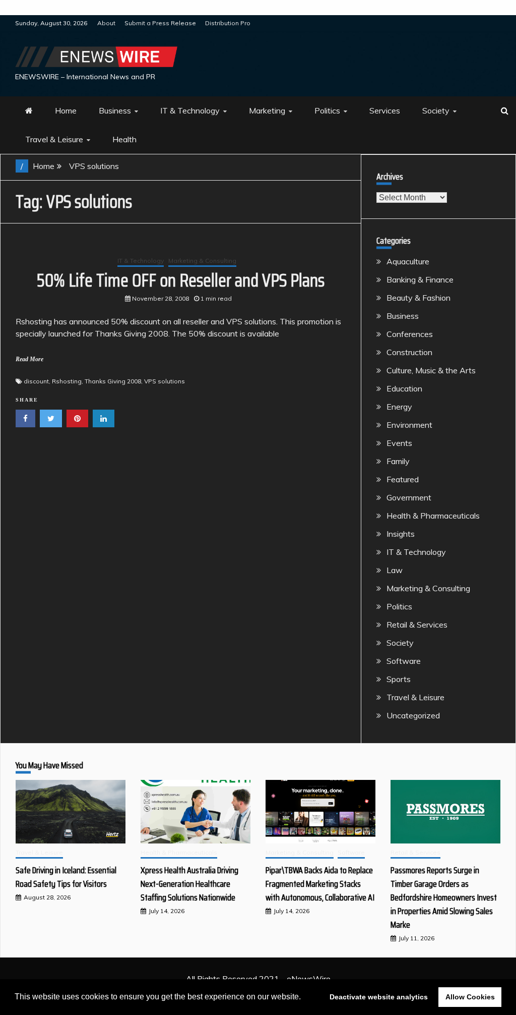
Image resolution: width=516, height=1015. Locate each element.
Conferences (409, 334)
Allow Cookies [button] (470, 997)
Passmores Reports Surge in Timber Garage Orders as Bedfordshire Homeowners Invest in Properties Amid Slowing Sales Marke (444, 897)
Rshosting (67, 381)
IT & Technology (190, 110)
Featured (402, 479)
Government (408, 497)
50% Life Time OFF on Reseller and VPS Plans (181, 280)
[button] (304, 997)
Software (403, 661)
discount (36, 381)
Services (384, 110)
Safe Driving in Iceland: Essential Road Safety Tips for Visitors (66, 877)
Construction (409, 352)
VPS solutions (164, 381)
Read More (29, 359)
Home (66, 110)
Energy (399, 407)
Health (124, 139)
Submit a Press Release (160, 23)
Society (435, 110)
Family (398, 461)
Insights (400, 534)
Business (115, 110)
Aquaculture (407, 261)
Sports (398, 679)
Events (399, 443)
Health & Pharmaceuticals (433, 516)
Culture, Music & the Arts (431, 370)
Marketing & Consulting (202, 260)
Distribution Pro (227, 23)
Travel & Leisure (54, 139)
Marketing (267, 110)
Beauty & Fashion (418, 298)
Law (394, 570)
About (106, 23)
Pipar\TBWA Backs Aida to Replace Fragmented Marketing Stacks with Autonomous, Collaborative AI (320, 884)
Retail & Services (416, 624)
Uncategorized (413, 715)
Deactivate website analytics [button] (379, 997)
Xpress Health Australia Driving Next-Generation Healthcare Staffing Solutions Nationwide (189, 884)
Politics (327, 110)
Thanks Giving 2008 (113, 381)
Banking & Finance (420, 279)
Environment (409, 425)
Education (404, 388)
